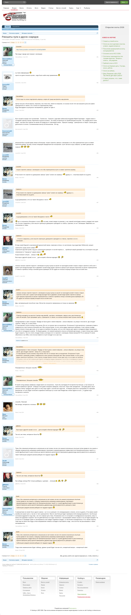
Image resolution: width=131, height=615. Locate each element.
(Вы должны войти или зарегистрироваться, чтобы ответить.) (79, 556)
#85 (97, 153)
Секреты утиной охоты (110, 41)
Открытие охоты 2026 (114, 27)
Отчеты (29, 8)
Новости (61, 585)
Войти (123, 2)
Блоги (22, 8)
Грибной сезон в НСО (110, 63)
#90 (97, 276)
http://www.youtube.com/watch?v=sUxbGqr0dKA (31, 49)
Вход (24, 582)
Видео (43, 8)
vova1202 (5, 155)
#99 (97, 526)
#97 (97, 458)
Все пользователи (82, 587)
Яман (4, 414)
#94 (97, 395)
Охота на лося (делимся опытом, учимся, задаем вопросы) (114, 45)
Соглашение (26, 590)
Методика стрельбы (15, 39)
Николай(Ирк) (36, 39)
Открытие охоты (64, 582)
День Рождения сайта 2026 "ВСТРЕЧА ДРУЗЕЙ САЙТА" (112, 74)
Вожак (4, 108)
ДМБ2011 (5, 248)
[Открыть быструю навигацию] (97, 33)
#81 (97, 57)
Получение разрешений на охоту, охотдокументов (114, 50)
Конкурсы (80, 590)
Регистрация (26, 585)
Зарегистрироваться (111, 2)
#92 (97, 337)
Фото (36, 8)
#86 (97, 177)
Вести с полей (61, 8)
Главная (6, 8)
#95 (97, 412)
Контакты (80, 585)
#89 (97, 260)
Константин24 (7, 131)
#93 (97, 370)
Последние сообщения (9, 29)
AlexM (4, 460)
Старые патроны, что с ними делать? (112, 79)
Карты (71, 8)
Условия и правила (93, 564)
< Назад (12, 42)
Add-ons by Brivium (43, 564)
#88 (97, 228)
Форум (14, 8)
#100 (97, 550)
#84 (97, 129)
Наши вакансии (81, 594)
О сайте (79, 582)
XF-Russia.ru (10, 565)
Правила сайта (27, 587)
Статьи (51, 8)
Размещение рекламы (83, 597)
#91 (97, 306)
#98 (97, 483)
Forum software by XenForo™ (15, 564)
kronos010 (5, 84)
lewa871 (5, 278)
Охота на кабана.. (109, 71)
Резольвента (72, 608)
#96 (97, 437)
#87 (97, 202)
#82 (97, 82)
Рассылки (62, 595)
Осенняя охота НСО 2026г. (112, 53)
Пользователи (15, 26)
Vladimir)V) (18, 340)
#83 (97, 110)
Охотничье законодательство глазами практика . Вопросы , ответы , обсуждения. (113, 58)
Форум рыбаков (100, 582)
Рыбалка (87, 8)
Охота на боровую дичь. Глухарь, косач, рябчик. (114, 67)
